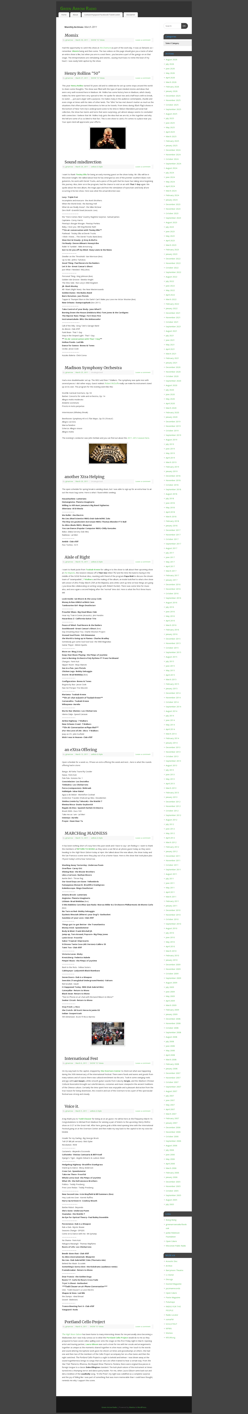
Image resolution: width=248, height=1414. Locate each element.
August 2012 (171, 819)
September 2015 (173, 652)
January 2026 (171, 91)
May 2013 (170, 779)
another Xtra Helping (84, 476)
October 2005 (172, 1190)
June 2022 (170, 285)
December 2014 (173, 693)
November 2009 (173, 969)
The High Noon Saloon (72, 1334)
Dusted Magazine (173, 1284)
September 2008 (173, 1032)
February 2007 (172, 1118)
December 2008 (173, 1018)
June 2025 (170, 123)
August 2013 (171, 765)
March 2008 (171, 1059)
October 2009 (172, 973)
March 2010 (171, 951)
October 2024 (172, 159)
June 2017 (170, 557)
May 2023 (170, 236)
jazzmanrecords (173, 1288)
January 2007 (171, 1123)
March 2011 (171, 896)
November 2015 (173, 643)
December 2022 (173, 258)
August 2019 (171, 439)
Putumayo (170, 1302)
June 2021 (170, 340)
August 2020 (171, 385)
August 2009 (171, 982)
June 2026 (170, 68)
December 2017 (173, 530)
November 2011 (173, 860)
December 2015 (173, 638)
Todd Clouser (84, 1118)
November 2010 (173, 914)
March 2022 (171, 299)
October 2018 (172, 485)
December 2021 (173, 313)
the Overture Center (111, 1071)
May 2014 (170, 724)
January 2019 (171, 471)
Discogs (169, 1279)
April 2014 (170, 729)
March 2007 (171, 1114)
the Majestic (69, 572)
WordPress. (142, 1407)
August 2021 (171, 331)
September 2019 (173, 435)
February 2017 (172, 575)
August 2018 (171, 494)
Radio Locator (172, 1315)
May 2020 (170, 399)
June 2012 (170, 828)
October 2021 (172, 322)
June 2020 (170, 394)
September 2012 (173, 815)
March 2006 (171, 1168)
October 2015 (172, 647)
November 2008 (173, 1023)
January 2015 (171, 688)
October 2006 (172, 1136)
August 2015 (171, 656)
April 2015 (170, 675)
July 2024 (170, 172)
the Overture (105, 47)
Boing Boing (171, 1220)
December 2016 (173, 584)
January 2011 (171, 905)
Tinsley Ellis (81, 174)
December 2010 (173, 910)
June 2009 (170, 991)
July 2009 (170, 987)
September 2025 (173, 109)
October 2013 (172, 756)
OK (183, 26)
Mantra (132, 1407)
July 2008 (170, 1041)
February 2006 (172, 1172)
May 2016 (170, 616)
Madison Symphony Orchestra (93, 367)
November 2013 (173, 752)
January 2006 (171, 1177)
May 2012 (170, 833)
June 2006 (170, 1154)
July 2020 (170, 390)
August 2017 (171, 548)
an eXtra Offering (81, 749)
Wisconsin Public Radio (176, 1245)
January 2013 (171, 797)
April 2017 (170, 566)
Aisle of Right (77, 557)
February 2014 (172, 738)
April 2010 (170, 946)
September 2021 (173, 326)
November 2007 (173, 1077)
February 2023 (172, 249)
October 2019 (172, 430)
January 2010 (171, 960)
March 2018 (171, 516)
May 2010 (170, 942)
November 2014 (173, 697)
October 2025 (172, 104)
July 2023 (170, 227)
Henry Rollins (77, 85)
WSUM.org (170, 1337)
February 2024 (172, 195)
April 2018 (170, 512)
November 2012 (173, 806)
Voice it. (72, 1106)
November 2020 (173, 371)
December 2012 (173, 801)
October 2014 (172, 702)
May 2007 (170, 1104)
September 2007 (173, 1086)
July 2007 (170, 1095)
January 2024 (171, 199)
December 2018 (173, 475)
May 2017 (170, 561)
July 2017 (170, 552)
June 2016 (170, 611)
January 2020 (171, 417)
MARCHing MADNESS (86, 833)
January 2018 (171, 525)
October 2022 (172, 267)
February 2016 (172, 629)
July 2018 (170, 498)
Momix (71, 35)
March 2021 (171, 353)
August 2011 (171, 874)
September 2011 (173, 869)
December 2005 (173, 1181)
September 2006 (173, 1141)
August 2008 (171, 1037)
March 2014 (171, 733)
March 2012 (171, 842)
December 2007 (173, 1073)
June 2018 (170, 503)
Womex (169, 1333)
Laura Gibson (92, 1344)
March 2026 (171, 82)
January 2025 (171, 145)
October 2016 (172, 593)
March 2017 (171, 571)
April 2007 (170, 1109)
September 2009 (173, 978)
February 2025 (172, 141)
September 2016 (173, 598)
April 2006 (170, 1163)
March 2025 (171, 136)
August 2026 (171, 59)
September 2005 (173, 1195)
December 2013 (173, 747)
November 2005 (173, 1186)
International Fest (81, 1058)
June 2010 (170, 937)
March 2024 (171, 190)
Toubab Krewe (93, 569)
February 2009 (172, 1009)
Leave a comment (142, 40)
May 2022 (170, 290)
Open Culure (171, 1241)
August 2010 (171, 928)
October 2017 (172, 539)
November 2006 (173, 1132)
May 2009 (170, 996)
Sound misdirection (83, 162)
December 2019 (173, 421)
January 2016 (171, 634)
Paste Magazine (173, 1297)
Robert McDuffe (112, 383)
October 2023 (172, 213)
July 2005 (170, 1204)
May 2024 (170, 181)
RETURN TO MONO (86, 849)
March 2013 (171, 788)
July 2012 (170, 824)
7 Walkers (88, 579)
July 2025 (170, 118)
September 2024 (173, 163)
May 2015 (170, 670)
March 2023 (171, 245)
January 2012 (171, 851)
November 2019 (173, 426)
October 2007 (172, 1082)
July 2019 (170, 444)
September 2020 (173, 380)
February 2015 (172, 684)
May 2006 (170, 1159)
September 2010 (173, 923)
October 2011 (172, 865)
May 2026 (170, 73)
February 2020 (172, 412)
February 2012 (172, 847)
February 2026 (172, 86)
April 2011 (170, 892)
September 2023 (173, 218)
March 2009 (171, 1005)
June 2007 (170, 1100)
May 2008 (170, 1050)
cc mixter (170, 1274)
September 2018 (173, 489)
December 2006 (173, 1127)
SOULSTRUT (171, 1324)
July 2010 (170, 933)
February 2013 (172, 792)
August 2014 (171, 711)
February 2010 (172, 955)
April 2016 (170, 620)
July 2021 (170, 335)
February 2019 (172, 466)
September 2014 (173, 706)
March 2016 (171, 625)
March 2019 (171, 462)
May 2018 (170, 507)
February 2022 (172, 304)
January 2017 (171, 580)
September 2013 (173, 761)
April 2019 (170, 457)
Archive (169, 1265)
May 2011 (170, 887)
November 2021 (173, 317)
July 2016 (170, 607)
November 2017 (173, 534)
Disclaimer (130, 14)
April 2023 (170, 240)
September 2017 (173, 543)
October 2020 (172, 376)
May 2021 (170, 344)
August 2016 (171, 602)
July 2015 (170, 661)
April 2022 (170, 294)
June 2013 (170, 774)
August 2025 (171, 113)
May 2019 (170, 453)
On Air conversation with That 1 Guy (82, 339)
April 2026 (170, 77)
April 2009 (170, 1000)
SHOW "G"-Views (98, 40)
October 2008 (172, 1028)
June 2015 (170, 666)
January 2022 (171, 308)
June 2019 (170, 448)
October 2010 (172, 919)
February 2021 (172, 358)
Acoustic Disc (171, 1261)
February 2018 (172, 521)
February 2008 (172, 1064)
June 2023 (170, 231)
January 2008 (171, 1068)
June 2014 (170, 720)
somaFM (169, 1319)
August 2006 (171, 1145)
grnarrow (69, 40)
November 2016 (173, 589)
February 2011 (172, 901)
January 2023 (171, 254)
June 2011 (170, 883)
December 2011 (173, 856)
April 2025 (170, 132)
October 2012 (172, 810)
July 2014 (170, 715)
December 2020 (173, 367)
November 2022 (173, 263)
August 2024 (171, 168)
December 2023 (173, 204)
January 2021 (171, 362)
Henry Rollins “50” (82, 73)
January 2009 (171, 1014)
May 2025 (170, 127)
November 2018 (173, 480)
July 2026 (170, 64)
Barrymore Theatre (174, 1270)
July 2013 (170, 770)
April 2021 (170, 349)
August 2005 (171, 1199)
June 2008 (170, 1046)
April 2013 (170, 783)
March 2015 (171, 679)
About (75, 14)
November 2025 (173, 100)
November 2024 (173, 154)
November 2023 (173, 209)
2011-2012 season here (138, 438)
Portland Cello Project (85, 1321)
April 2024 (170, 186)
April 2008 (170, 1055)
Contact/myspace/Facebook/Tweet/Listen (102, 14)
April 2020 (170, 403)
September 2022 (173, 272)
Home (64, 14)
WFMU (169, 1328)
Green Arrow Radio (78, 8)
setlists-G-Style (97, 166)
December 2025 (173, 95)
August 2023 (171, 222)
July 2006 (170, 1150)
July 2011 (170, 878)
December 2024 (173, 150)
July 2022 (170, 281)
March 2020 (171, 408)
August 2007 (171, 1091)
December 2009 (173, 964)
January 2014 (171, 742)
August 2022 (171, 276)
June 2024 (170, 177)
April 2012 (170, 837)
